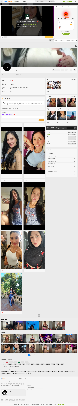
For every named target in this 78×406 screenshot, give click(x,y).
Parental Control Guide (30, 387)
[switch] (74, 128)
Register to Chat (66, 33)
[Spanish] (7, 362)
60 (48, 109)
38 (68, 109)
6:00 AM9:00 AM (71, 132)
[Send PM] (74, 70)
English (21, 378)
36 (58, 109)
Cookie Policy (49, 404)
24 (48, 91)
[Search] (46, 1)
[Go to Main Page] (8, 1)
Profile (12, 3)
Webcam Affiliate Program (48, 383)
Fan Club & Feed (18, 74)
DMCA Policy (29, 383)
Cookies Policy (29, 385)
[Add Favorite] (2, 37)
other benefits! (67, 31)
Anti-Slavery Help (29, 389)
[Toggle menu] (1, 1)
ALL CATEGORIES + (29, 373)
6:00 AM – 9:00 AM (30, 24)
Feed (24, 3)
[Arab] (19, 362)
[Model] (76, 46)
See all (73, 79)
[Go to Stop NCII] (22, 400)
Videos (16, 3)
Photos (20, 3)
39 (48, 122)
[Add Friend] (71, 70)
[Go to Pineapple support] (17, 400)
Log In (75, 1)
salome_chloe (3, 359)
